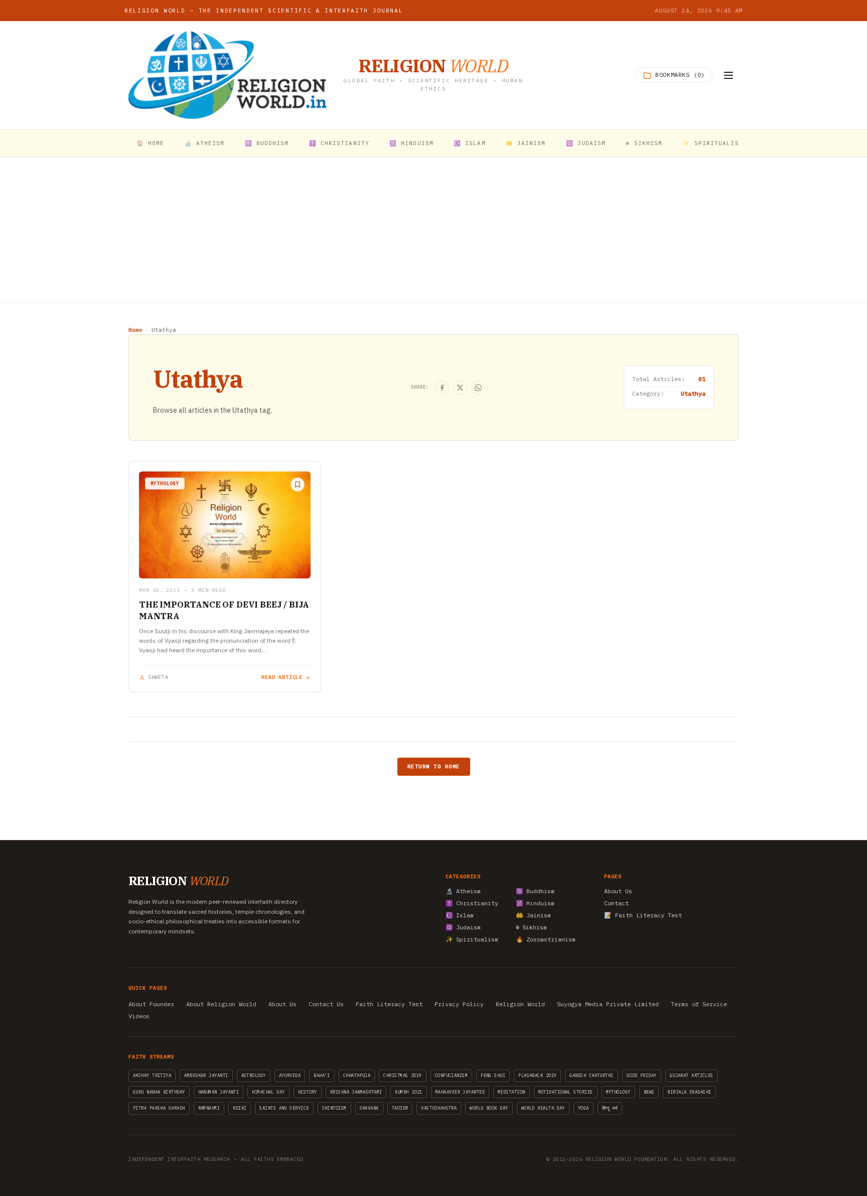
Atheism (463, 891)
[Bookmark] (298, 484)
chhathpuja (357, 1075)
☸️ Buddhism (267, 143)
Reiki (239, 1108)
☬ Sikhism (644, 143)
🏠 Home (150, 143)
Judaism (463, 927)
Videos (139, 1016)
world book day (489, 1108)
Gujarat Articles (691, 1075)
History (307, 1092)
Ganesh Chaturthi (591, 1075)
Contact (616, 903)
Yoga (583, 1108)
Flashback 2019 (537, 1075)
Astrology (253, 1075)
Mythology (618, 1092)
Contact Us (326, 1004)
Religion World (520, 1004)
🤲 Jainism (526, 143)
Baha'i (322, 1075)
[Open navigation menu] (728, 75)
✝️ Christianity (339, 143)
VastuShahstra (439, 1108)
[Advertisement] (433, 229)
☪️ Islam (470, 143)
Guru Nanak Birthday (159, 1092)
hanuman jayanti (218, 1092)
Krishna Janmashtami (356, 1092)
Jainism (533, 915)
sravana (369, 1108)
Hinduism (535, 903)
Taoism (400, 1108)
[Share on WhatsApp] (478, 388)
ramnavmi (209, 1108)
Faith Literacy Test (389, 1004)
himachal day (268, 1092)
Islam (460, 915)
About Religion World (221, 1004)
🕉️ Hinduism (411, 143)
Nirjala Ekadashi (689, 1092)
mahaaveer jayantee (460, 1092)
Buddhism (535, 891)
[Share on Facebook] (442, 388)
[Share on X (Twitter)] (460, 388)
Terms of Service (699, 1004)
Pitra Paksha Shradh (159, 1108)
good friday (642, 1075)
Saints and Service (284, 1108)
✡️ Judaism (586, 143)
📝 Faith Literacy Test (643, 915)
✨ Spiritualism (712, 143)
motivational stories (565, 1092)
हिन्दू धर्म (610, 1108)
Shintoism (334, 1108)
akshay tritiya (152, 1075)
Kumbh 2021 (408, 1092)
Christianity (472, 903)
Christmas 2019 (402, 1075)
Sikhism (531, 927)
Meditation (511, 1092)
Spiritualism (472, 939)
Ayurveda (290, 1075)
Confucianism (451, 1075)
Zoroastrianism (545, 939)
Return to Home (433, 766)
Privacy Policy (459, 1004)
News (649, 1092)
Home (135, 330)
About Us (618, 891)
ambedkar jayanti (206, 1075)
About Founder (151, 1004)
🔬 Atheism (205, 143)
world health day (543, 1108)
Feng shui (493, 1075)
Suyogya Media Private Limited (608, 1004)
